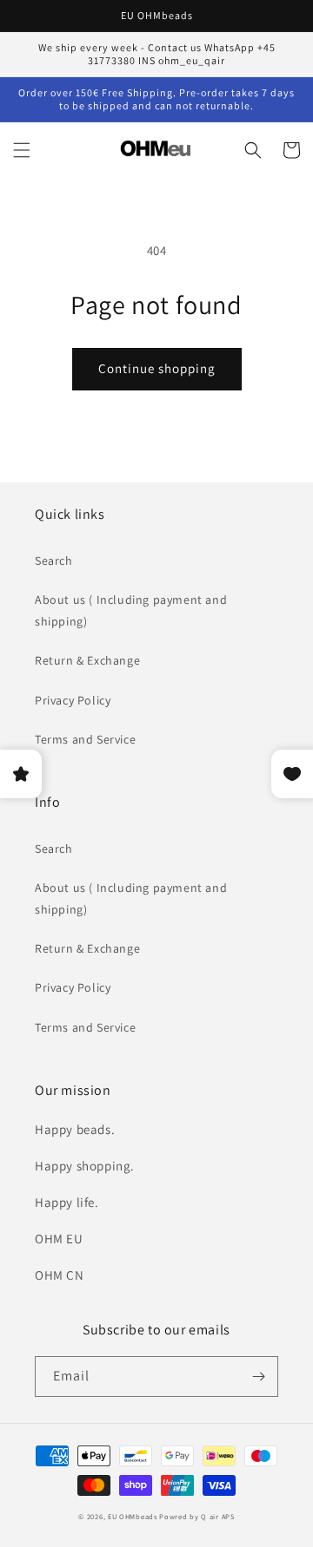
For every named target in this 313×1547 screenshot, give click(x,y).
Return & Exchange (87, 660)
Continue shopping (157, 368)
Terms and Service (85, 739)
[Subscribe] (258, 1376)
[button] (22, 150)
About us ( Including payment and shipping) (131, 610)
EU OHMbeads (132, 1516)
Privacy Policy (72, 700)
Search (54, 560)
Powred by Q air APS (196, 1516)
